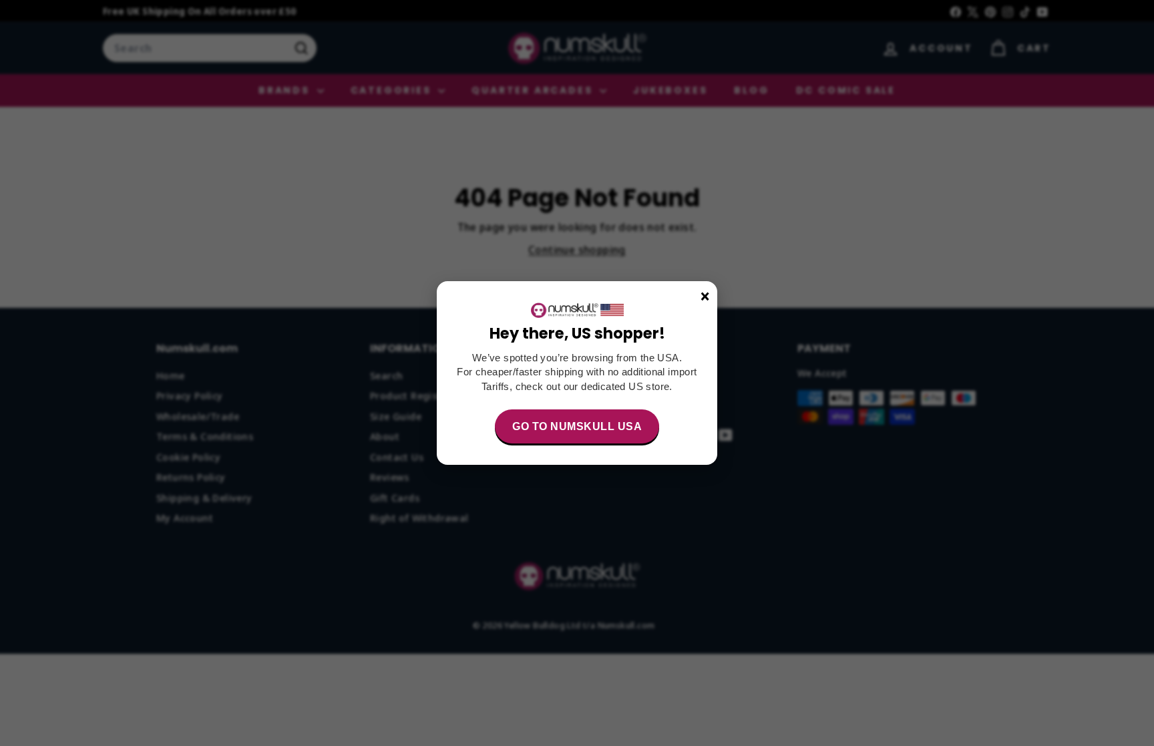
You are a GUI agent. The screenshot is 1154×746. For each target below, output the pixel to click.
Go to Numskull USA (577, 426)
